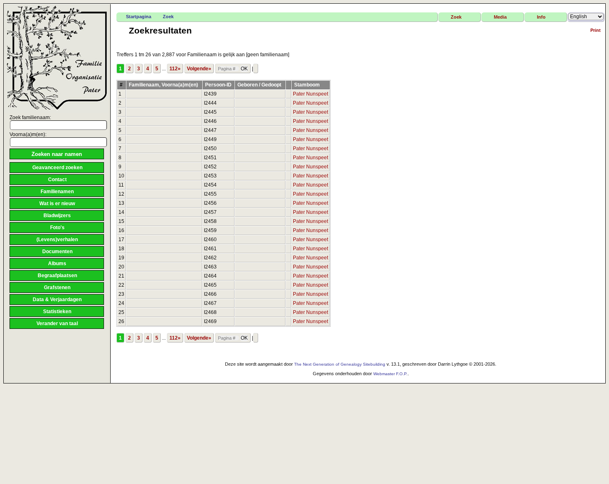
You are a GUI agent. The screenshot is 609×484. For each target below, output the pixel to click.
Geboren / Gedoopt (260, 85)
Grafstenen (57, 287)
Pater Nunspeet (310, 94)
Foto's (57, 227)
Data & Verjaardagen (57, 299)
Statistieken (57, 311)
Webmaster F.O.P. (390, 373)
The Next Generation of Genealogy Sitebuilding (339, 364)
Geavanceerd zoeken (57, 167)
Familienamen (57, 191)
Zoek (168, 16)
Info (541, 16)
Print (595, 30)
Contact (57, 179)
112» (175, 69)
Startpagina (138, 16)
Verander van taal (57, 323)
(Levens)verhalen (57, 239)
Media (500, 16)
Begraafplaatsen (57, 275)
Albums (57, 263)
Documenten (57, 251)
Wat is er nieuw (57, 203)
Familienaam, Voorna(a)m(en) (164, 85)
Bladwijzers (57, 215)
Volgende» (199, 69)
